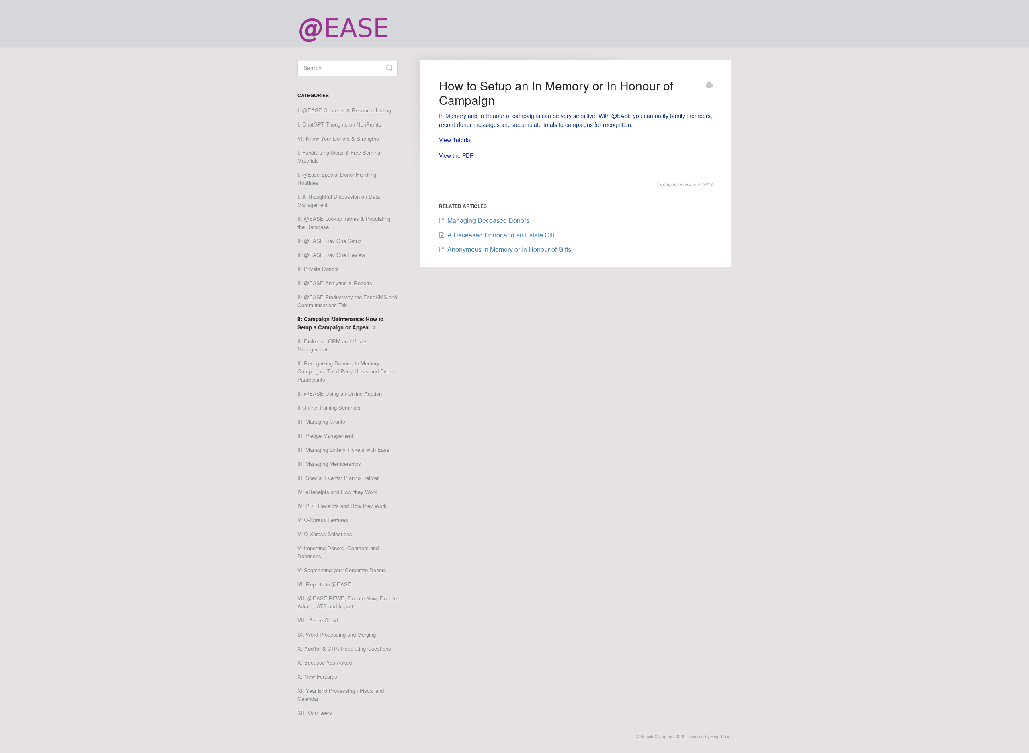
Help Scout (721, 736)
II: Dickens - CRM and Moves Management (332, 345)
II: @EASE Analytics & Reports (334, 283)
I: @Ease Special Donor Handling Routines (336, 178)
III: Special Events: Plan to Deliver (338, 478)
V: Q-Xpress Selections (324, 534)
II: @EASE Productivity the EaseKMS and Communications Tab (347, 301)
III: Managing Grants (321, 421)
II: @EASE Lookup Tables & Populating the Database (343, 223)
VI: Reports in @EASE (324, 584)
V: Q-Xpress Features (322, 520)
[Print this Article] (709, 86)
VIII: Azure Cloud (317, 620)
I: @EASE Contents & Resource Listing (344, 110)
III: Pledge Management (325, 435)
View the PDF (456, 155)
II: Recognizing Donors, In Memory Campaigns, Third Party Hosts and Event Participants (345, 371)
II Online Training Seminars (329, 407)
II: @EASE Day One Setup (329, 241)
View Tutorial (455, 140)
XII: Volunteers (314, 712)
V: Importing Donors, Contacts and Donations (338, 552)
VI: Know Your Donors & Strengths (338, 138)
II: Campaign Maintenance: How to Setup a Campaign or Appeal (340, 323)
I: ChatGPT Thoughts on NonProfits (339, 124)
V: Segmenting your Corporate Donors (341, 570)
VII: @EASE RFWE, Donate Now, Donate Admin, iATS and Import (347, 602)
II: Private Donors (318, 269)
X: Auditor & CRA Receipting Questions (344, 648)
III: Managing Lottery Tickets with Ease (343, 449)
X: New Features (317, 676)
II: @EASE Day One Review (331, 255)
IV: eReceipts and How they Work (337, 492)
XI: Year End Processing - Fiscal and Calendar (340, 694)
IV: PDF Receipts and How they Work (342, 506)
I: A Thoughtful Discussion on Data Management (338, 200)
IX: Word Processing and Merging (336, 634)
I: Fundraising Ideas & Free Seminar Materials (339, 156)
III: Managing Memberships (329, 463)
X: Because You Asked (324, 662)
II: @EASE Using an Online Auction (339, 393)
